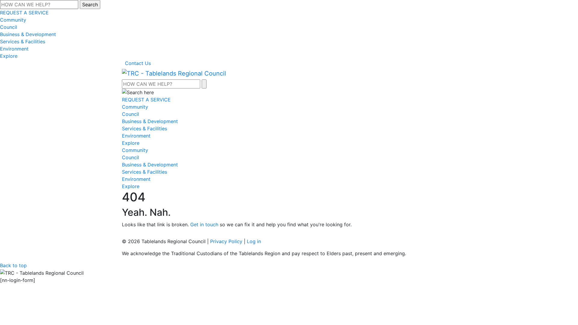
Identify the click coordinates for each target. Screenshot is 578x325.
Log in (254, 241)
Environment (14, 49)
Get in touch (204, 224)
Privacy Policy (226, 241)
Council (8, 27)
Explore (8, 56)
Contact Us (138, 63)
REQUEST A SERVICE (24, 13)
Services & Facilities (22, 42)
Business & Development (28, 34)
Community (13, 20)
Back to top (13, 265)
